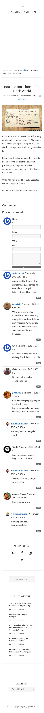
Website (14, 243)
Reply (38, 297)
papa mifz (16, 393)
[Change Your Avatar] (7, 224)
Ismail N (16, 304)
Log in (27, 707)
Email (14, 232)
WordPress (19, 707)
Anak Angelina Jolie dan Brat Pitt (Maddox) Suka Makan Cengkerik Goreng (21, 627)
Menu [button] (22, 7)
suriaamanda (18, 273)
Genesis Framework (29, 706)
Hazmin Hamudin (22, 12)
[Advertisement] (22, 43)
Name (14, 221)
